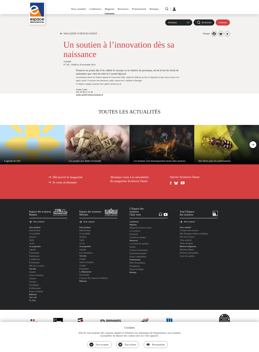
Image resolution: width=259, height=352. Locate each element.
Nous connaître (78, 9)
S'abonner (223, 22)
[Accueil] (37, 13)
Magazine (109, 9)
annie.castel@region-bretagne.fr (89, 94)
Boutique (154, 9)
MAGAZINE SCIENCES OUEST (80, 33)
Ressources (123, 9)
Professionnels (139, 9)
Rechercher (207, 22)
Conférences (95, 9)
